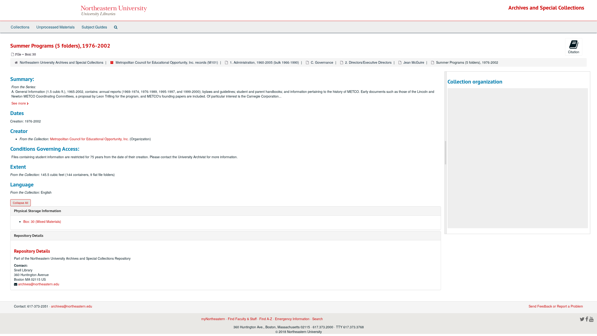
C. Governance (322, 62)
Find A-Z (265, 318)
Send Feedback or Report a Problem (556, 306)
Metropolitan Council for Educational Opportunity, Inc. (89, 138)
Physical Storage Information (37, 210)
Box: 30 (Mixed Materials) (42, 221)
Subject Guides (94, 27)
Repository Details (28, 235)
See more (19, 103)
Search (317, 318)
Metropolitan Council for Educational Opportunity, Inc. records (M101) (167, 62)
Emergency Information (292, 318)
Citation (573, 51)
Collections (20, 27)
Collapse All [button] (20, 203)
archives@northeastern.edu (38, 284)
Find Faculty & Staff (242, 318)
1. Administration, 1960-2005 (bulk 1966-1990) (264, 62)
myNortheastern (213, 318)
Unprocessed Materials (55, 27)
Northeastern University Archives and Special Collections (61, 62)
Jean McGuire (413, 62)
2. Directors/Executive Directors (368, 62)
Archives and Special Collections (546, 7)
